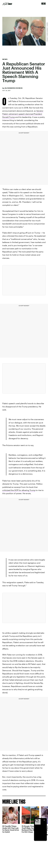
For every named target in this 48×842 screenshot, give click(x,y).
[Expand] (36, 820)
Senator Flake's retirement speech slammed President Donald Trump (22, 114)
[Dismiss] (44, 820)
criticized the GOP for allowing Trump (18, 490)
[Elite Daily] (7, 3)
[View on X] (24, 280)
